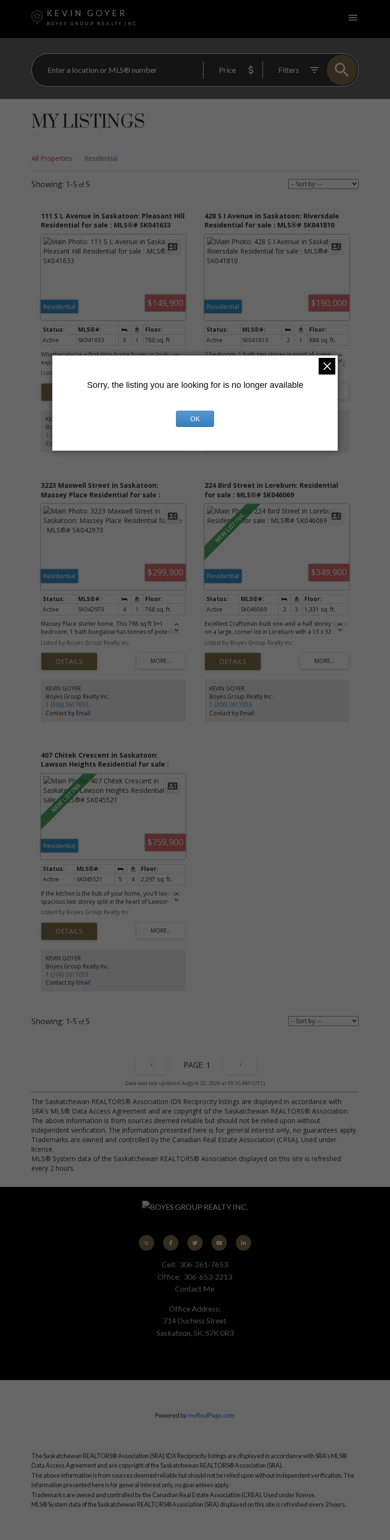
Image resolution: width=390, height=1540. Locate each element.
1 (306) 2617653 (67, 705)
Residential (100, 158)
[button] (147, 1243)
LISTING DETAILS (69, 661)
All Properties (51, 158)
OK (195, 419)
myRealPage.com (211, 1415)
